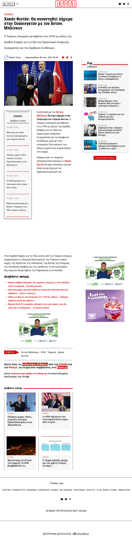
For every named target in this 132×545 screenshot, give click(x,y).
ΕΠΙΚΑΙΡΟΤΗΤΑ (18, 490)
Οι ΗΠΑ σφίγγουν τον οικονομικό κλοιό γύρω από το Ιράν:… (55, 419)
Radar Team (15, 57)
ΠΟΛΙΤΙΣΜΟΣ (79, 490)
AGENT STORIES (110, 490)
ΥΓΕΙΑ (99, 490)
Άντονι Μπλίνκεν (30, 352)
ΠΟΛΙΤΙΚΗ (6, 490)
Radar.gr (62, 367)
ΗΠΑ (43, 352)
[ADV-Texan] (38, 328)
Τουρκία (51, 352)
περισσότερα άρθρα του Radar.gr (29, 373)
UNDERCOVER (124, 490)
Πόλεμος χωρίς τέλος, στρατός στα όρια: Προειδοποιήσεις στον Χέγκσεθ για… (20, 420)
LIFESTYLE (90, 490)
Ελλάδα (63, 364)
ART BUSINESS (66, 490)
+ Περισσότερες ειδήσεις (105, 158)
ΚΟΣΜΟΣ (8, 14)
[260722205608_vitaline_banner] (105, 306)
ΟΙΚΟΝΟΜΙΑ (31, 490)
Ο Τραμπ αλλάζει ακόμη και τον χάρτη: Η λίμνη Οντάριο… (55, 463)
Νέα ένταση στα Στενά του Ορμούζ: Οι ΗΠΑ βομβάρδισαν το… (19, 463)
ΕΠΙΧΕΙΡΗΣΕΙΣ (44, 490)
